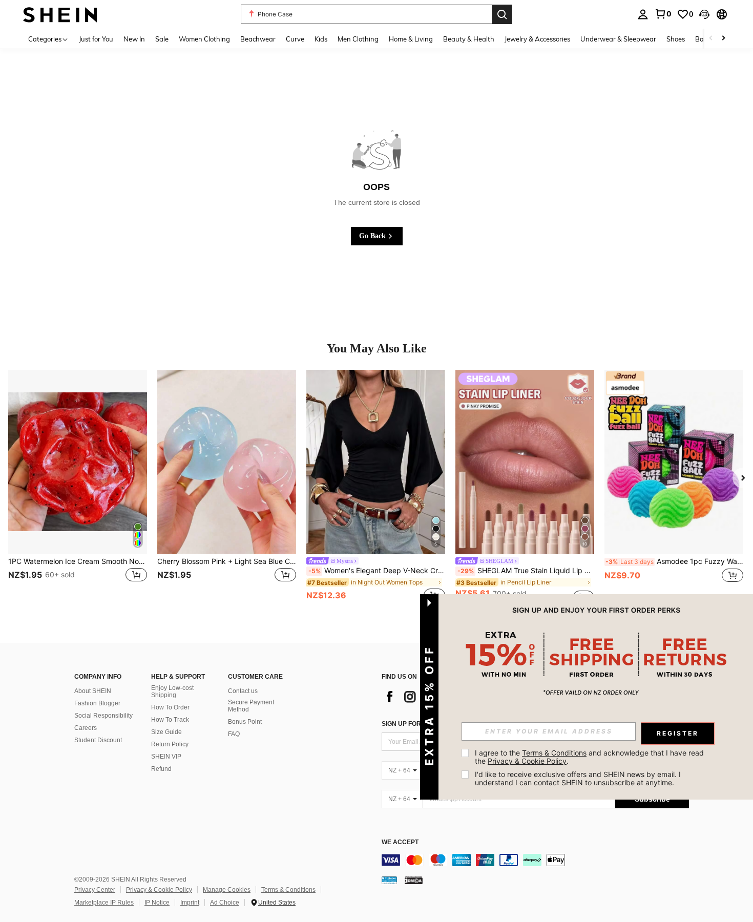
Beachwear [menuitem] (258, 39)
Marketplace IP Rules (104, 902)
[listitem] (77, 487)
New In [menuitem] (134, 39)
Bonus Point (245, 721)
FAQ (234, 734)
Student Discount (98, 740)
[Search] (502, 14)
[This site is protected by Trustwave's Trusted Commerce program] (389, 880)
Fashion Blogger (97, 703)
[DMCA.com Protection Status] (414, 880)
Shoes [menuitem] (675, 39)
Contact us (243, 691)
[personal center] (643, 14)
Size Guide (166, 732)
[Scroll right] (723, 39)
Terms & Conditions (288, 889)
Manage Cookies (226, 889)
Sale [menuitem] (162, 39)
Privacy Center (94, 889)
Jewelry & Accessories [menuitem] (537, 39)
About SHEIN (92, 691)
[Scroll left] (711, 39)
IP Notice (157, 902)
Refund (161, 768)
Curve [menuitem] (295, 39)
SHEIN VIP (166, 756)
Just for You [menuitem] (96, 39)
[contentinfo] (535, 860)
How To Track (170, 719)
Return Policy (170, 744)
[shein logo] (60, 14)
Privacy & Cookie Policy (159, 889)
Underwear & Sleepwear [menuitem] (618, 39)
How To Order (170, 707)
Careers (85, 727)
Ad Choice (224, 902)
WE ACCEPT (400, 842)
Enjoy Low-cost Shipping (172, 691)
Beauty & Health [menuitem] (468, 39)
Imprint (189, 902)
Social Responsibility (103, 715)
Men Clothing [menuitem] (358, 39)
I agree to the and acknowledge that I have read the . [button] (590, 756)
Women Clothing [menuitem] (204, 39)
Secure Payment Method (251, 706)
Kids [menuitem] (321, 39)
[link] (663, 14)
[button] (704, 14)
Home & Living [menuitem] (411, 39)
